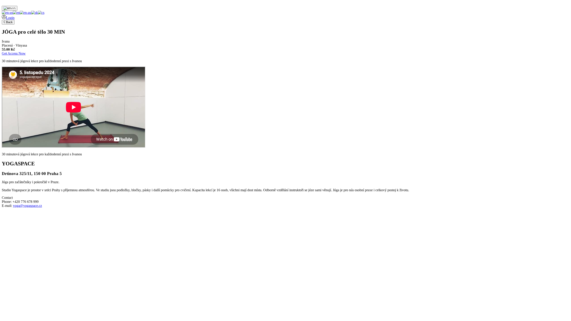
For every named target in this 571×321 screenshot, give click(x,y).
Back (9, 22)
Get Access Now (14, 53)
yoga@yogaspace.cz (27, 206)
